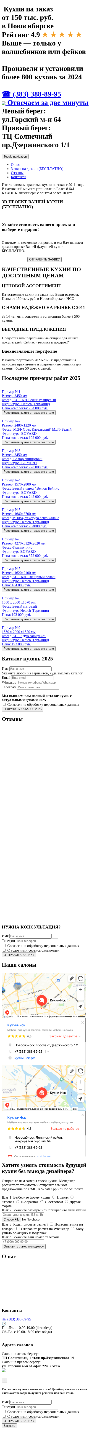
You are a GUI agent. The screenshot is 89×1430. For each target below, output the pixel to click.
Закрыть (9, 1425)
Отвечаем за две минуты (47, 102)
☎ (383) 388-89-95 (31, 94)
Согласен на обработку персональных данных (42, 704)
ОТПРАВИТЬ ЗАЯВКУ (44, 259)
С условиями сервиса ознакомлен (33, 950)
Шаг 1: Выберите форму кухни (26, 1197)
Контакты (18, 177)
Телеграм (9, 687)
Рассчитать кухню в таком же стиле (29, 412)
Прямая (62, 1197)
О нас (15, 164)
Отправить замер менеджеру (24, 1246)
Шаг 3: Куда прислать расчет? (25, 1224)
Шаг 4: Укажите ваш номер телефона (31, 1237)
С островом (53, 1202)
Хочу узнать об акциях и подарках (43, 1231)
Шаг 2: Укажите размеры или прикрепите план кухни (44, 1210)
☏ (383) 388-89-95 (16, 1319)
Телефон (8, 941)
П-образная (29, 1202)
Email (6, 677)
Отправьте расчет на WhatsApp (44, 1229)
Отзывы (17, 173)
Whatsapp (9, 682)
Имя (5, 669)
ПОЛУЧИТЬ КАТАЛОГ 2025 (23, 709)
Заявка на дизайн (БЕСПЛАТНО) (37, 169)
